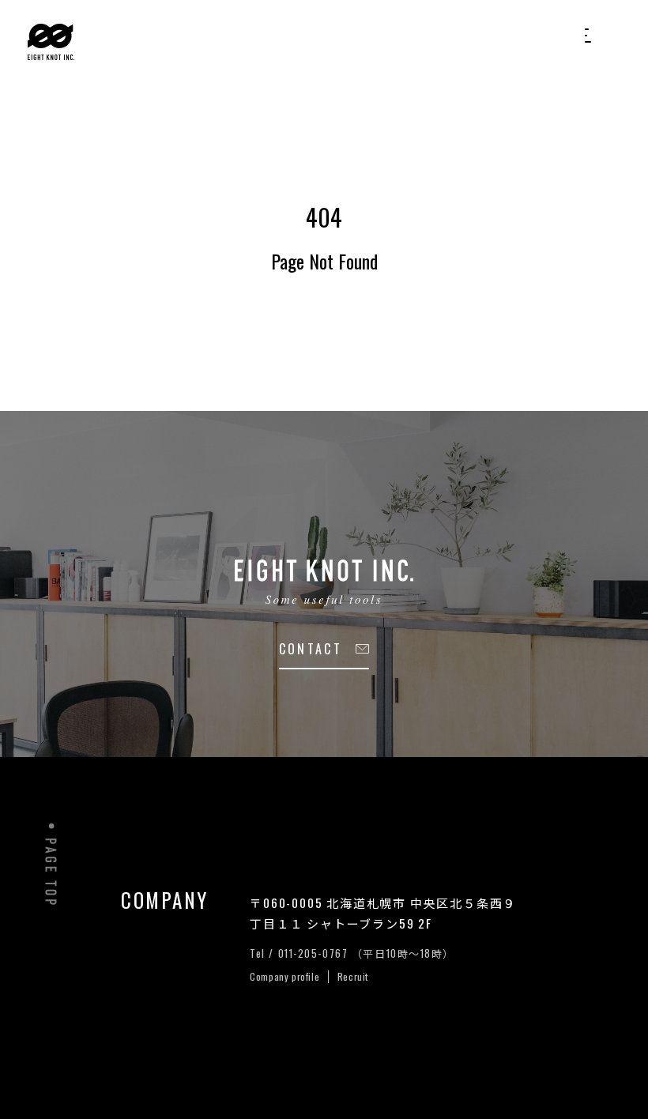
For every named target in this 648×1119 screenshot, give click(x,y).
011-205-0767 (315, 953)
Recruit (352, 976)
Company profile (286, 976)
